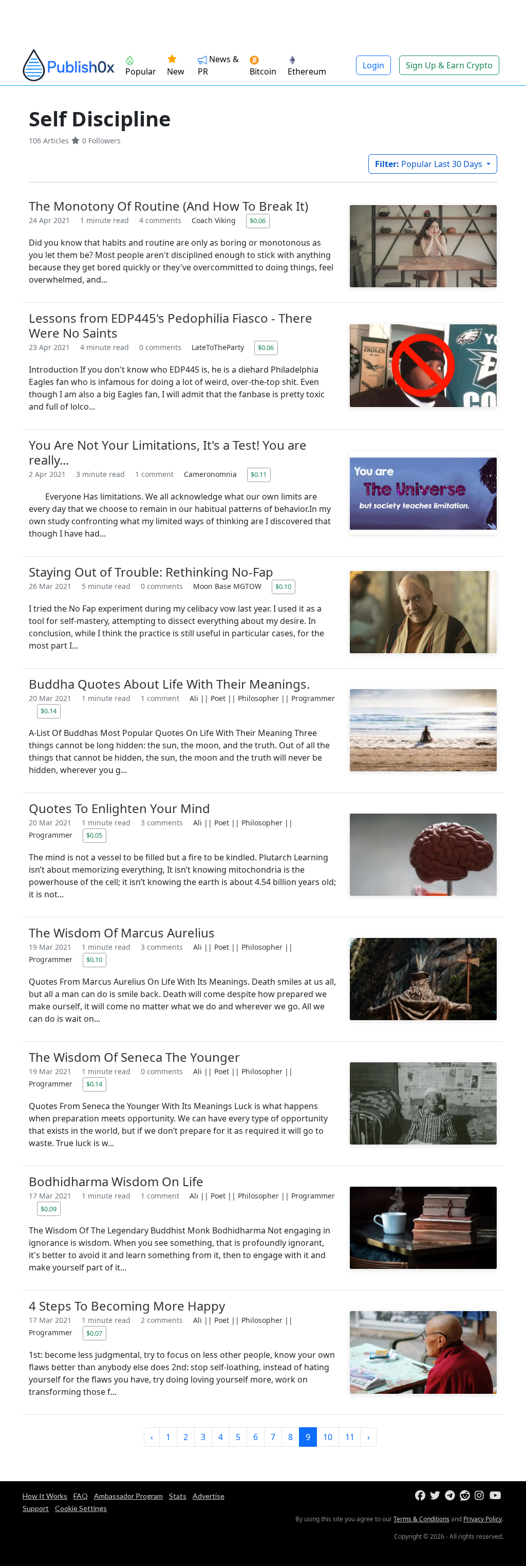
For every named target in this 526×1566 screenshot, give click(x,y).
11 (349, 1437)
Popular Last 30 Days (429, 164)
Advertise (208, 1495)
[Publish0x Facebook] (421, 1495)
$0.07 (94, 1333)
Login (373, 65)
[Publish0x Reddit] (466, 1495)
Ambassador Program (128, 1495)
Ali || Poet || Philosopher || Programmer (262, 698)
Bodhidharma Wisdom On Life (116, 1181)
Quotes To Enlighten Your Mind (119, 808)
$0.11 (259, 474)
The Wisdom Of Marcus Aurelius (122, 932)
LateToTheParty (219, 347)
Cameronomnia (211, 474)
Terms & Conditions (421, 1519)
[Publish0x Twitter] (436, 1495)
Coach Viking (215, 220)
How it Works (45, 1495)
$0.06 (258, 220)
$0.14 (49, 710)
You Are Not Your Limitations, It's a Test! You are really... (168, 452)
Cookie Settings (81, 1508)
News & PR (218, 65)
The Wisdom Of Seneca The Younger (134, 1056)
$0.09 (49, 1208)
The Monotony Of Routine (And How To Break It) (168, 205)
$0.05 (94, 835)
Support (36, 1508)
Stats (177, 1495)
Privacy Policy (482, 1519)
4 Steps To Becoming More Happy (127, 1305)
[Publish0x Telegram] (451, 1495)
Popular (140, 71)
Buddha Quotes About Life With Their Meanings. (169, 683)
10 (327, 1437)
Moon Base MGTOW (228, 586)
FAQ (80, 1495)
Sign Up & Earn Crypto (449, 65)
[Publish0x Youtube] (496, 1495)
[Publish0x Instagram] (481, 1495)
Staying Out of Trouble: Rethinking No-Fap (151, 571)
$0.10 (283, 586)
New (175, 71)
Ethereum (307, 71)
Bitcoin (263, 71)
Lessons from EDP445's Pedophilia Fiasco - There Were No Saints (170, 325)
